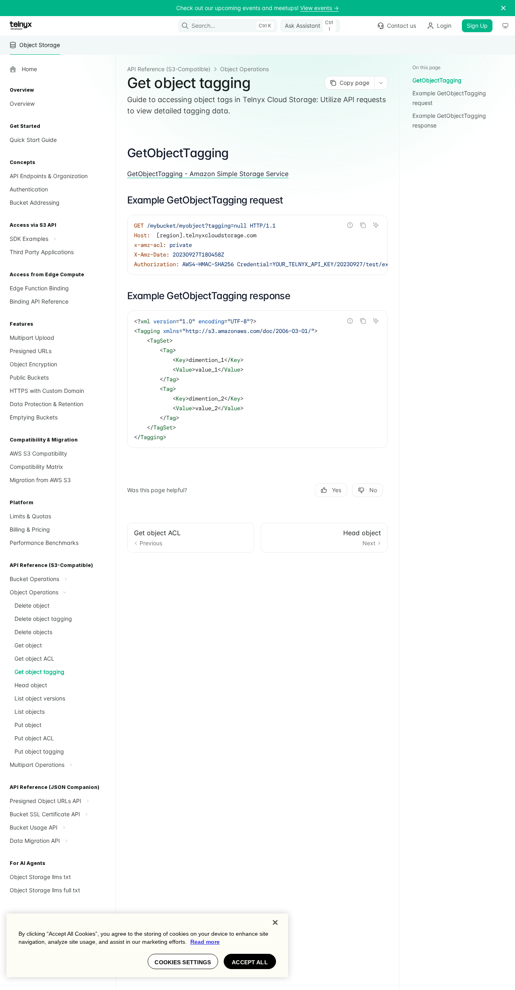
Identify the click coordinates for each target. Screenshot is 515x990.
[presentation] (257, 245)
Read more (205, 942)
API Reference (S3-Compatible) (168, 69)
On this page (426, 67)
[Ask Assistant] (376, 225)
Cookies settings (182, 962)
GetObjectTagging (436, 80)
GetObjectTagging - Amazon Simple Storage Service (207, 174)
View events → (319, 7)
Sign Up (477, 25)
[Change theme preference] (505, 25)
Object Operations (244, 69)
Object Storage (39, 44)
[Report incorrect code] (350, 225)
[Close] (275, 922)
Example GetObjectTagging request (449, 98)
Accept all (250, 962)
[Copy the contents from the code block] (363, 225)
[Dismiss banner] (503, 8)
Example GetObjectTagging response (449, 120)
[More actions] (381, 83)
